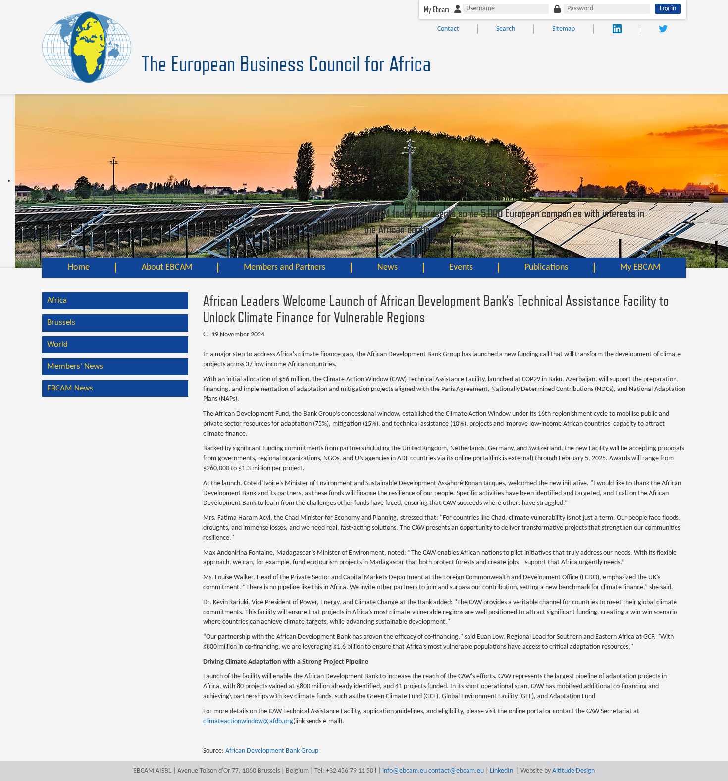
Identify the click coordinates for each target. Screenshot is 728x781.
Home (79, 267)
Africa (57, 300)
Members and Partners (284, 267)
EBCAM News (70, 388)
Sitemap (563, 29)
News (387, 267)
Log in (668, 8)
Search (505, 29)
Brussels (61, 322)
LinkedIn (501, 771)
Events (461, 267)
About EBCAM (167, 267)
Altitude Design (573, 771)
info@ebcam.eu (404, 771)
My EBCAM (640, 267)
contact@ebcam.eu (456, 771)
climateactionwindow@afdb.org (248, 721)
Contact (448, 29)
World (57, 344)
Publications (546, 267)
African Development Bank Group (271, 751)
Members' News (75, 366)
